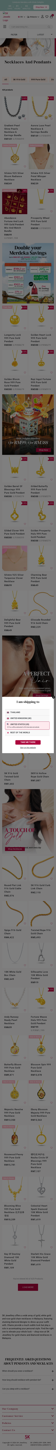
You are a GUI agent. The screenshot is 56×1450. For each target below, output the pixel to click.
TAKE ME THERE (28, 742)
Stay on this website (28, 748)
